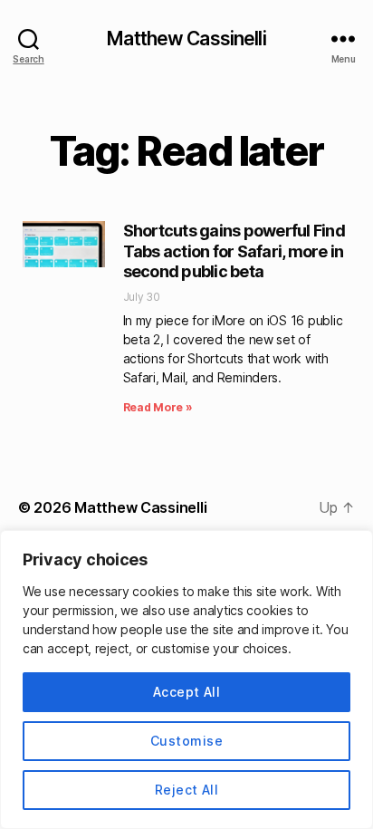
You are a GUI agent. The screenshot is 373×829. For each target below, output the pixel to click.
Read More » (158, 407)
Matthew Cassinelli (186, 38)
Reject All (187, 789)
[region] (186, 679)
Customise (186, 740)
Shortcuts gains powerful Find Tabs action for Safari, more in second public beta (234, 251)
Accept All (187, 691)
